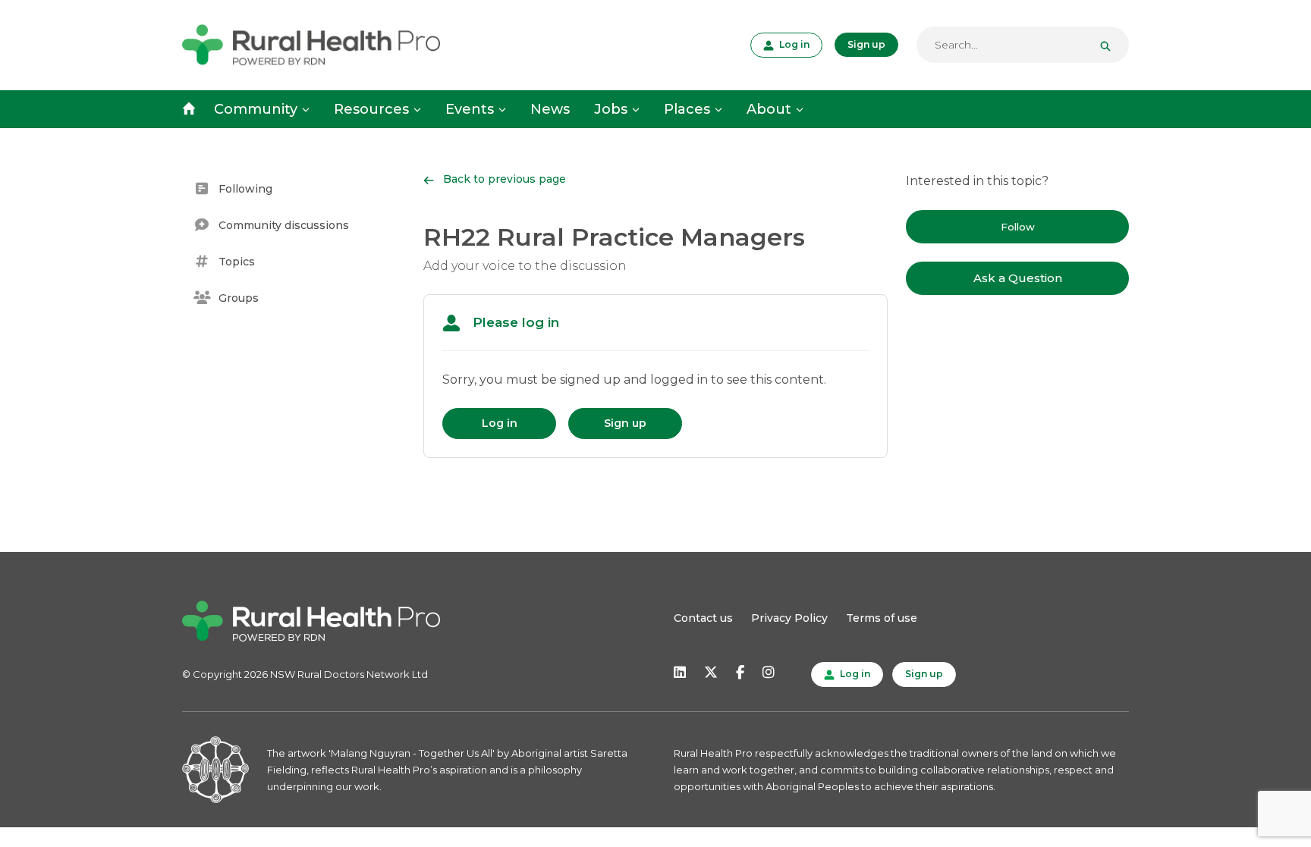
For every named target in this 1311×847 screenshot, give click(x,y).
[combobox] (1022, 45)
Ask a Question (1017, 278)
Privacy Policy (789, 618)
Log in (793, 44)
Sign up (866, 44)
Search (1111, 45)
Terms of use (881, 618)
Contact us (703, 618)
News (550, 109)
